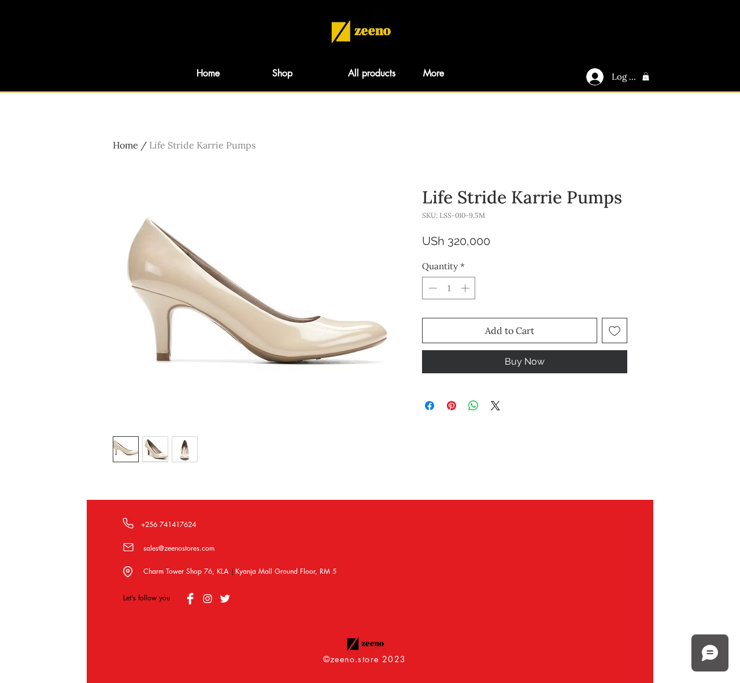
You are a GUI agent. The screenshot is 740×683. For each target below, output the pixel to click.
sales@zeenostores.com (178, 548)
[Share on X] (495, 406)
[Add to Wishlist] (614, 330)
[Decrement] (431, 288)
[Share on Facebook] (429, 406)
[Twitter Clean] (225, 598)
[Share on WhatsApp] (473, 406)
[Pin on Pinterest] (451, 406)
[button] (645, 76)
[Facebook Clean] (190, 598)
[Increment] (466, 288)
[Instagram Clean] (207, 598)
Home (125, 145)
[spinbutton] (448, 288)
